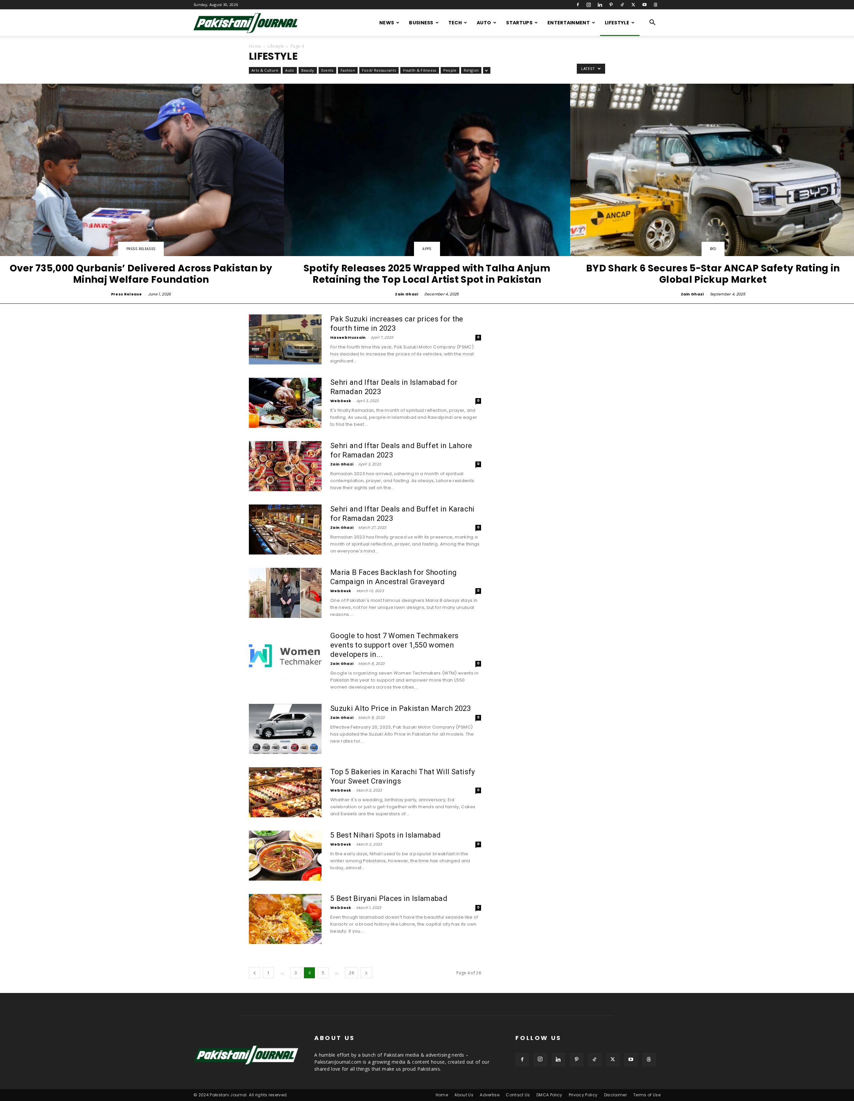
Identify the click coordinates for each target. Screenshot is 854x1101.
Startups (519, 22)
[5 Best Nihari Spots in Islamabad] (285, 856)
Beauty (307, 70)
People (450, 70)
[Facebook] (578, 4)
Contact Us (518, 1095)
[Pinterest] (611, 4)
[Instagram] (589, 4)
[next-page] (366, 972)
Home (255, 46)
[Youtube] (644, 4)
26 (351, 973)
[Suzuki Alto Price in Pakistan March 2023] (285, 729)
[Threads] (656, 4)
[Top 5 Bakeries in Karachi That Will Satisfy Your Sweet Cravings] (285, 792)
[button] (653, 23)
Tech (455, 22)
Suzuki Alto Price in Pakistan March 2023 (400, 708)
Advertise (489, 1095)
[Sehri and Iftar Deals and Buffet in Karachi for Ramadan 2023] (285, 529)
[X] (633, 4)
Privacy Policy (583, 1095)
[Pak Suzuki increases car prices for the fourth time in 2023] (285, 339)
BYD (713, 248)
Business (421, 22)
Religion (471, 70)
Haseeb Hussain (348, 337)
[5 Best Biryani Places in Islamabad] (285, 919)
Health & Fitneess (419, 70)
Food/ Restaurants (379, 70)
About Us (463, 1095)
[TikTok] (622, 4)
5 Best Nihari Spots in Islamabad (385, 835)
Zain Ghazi (406, 294)
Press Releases (140, 248)
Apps (426, 248)
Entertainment (568, 22)
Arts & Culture (265, 70)
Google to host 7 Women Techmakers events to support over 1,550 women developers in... (394, 645)
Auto (484, 22)
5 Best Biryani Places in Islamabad (388, 898)
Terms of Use (647, 1095)
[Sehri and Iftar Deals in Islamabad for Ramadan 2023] (285, 403)
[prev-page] (254, 972)
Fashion (348, 70)
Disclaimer (615, 1095)
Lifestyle (617, 22)
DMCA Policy (549, 1095)
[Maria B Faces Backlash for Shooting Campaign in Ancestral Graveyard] (285, 593)
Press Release (126, 294)
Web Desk (340, 400)
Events (327, 70)
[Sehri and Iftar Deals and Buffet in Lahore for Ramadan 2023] (285, 466)
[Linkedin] (600, 4)
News (386, 22)
